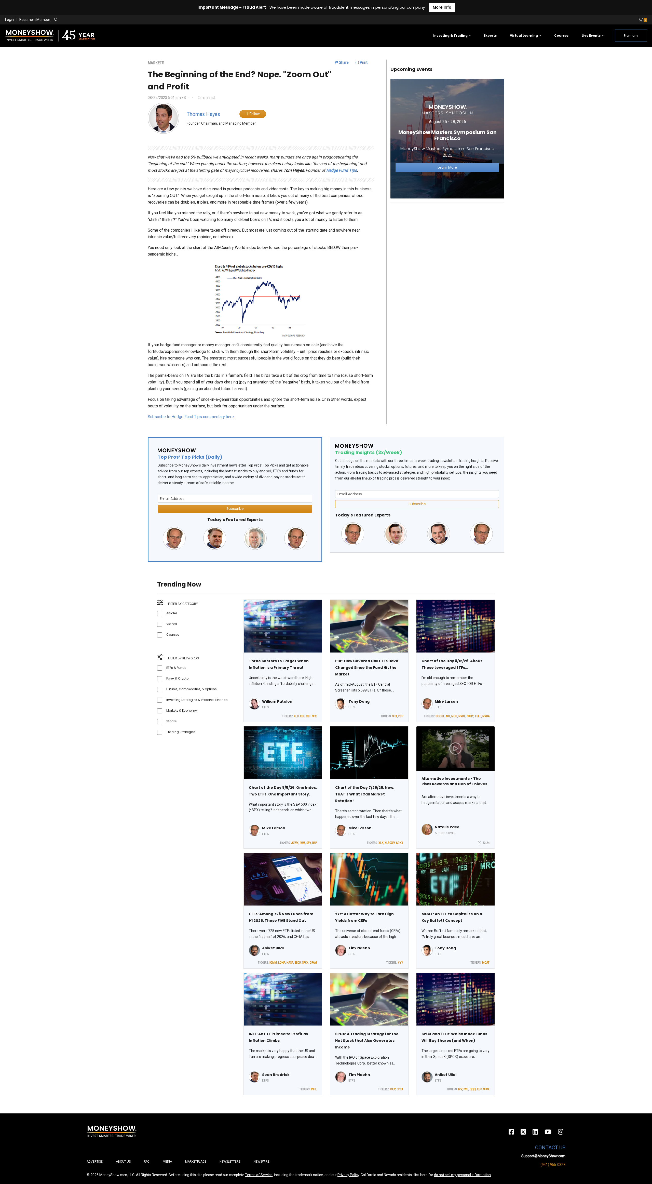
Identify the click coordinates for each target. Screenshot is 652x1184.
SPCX (305, 962)
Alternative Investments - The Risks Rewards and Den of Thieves (454, 781)
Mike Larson (446, 701)
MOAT (486, 962)
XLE (302, 716)
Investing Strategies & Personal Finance (196, 700)
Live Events (591, 35)
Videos (171, 624)
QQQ (473, 1089)
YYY (400, 962)
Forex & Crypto (177, 678)
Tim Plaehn (359, 948)
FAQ (147, 1161)
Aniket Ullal (273, 948)
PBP (400, 716)
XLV (392, 843)
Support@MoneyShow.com (543, 1156)
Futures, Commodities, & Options (191, 689)
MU (448, 716)
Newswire (261, 1161)
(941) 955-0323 (552, 1165)
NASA (290, 962)
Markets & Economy (181, 710)
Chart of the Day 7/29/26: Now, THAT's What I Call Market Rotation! (364, 794)
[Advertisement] (447, 242)
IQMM (273, 962)
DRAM (313, 962)
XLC (479, 1089)
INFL (314, 1089)
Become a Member (34, 20)
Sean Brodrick (276, 1074)
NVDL (462, 716)
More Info (442, 7)
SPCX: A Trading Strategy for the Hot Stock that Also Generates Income (367, 1040)
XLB (296, 716)
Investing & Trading (450, 35)
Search (111, 20)
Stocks (171, 721)
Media (167, 1161)
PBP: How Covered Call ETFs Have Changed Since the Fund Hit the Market (366, 667)
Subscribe (235, 508)
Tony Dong (359, 701)
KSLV (393, 1089)
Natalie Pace (447, 827)
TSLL (478, 716)
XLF (308, 716)
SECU (297, 962)
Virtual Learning (524, 35)
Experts (490, 35)
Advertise (95, 1161)
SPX (314, 716)
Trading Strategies (180, 732)
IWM (302, 843)
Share (343, 62)
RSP (314, 843)
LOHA (281, 962)
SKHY (470, 716)
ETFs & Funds (176, 668)
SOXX (399, 843)
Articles (172, 613)
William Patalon (277, 701)
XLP (387, 843)
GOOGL (440, 716)
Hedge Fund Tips (341, 170)
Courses (561, 35)
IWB (466, 1089)
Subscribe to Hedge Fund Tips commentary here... (192, 416)
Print (363, 62)
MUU (454, 716)
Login (9, 20)
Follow (254, 114)
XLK (380, 843)
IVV (460, 1089)
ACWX (294, 843)
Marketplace (195, 1161)
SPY (308, 843)
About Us (123, 1161)
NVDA (486, 716)
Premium (631, 35)
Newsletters (230, 1161)
